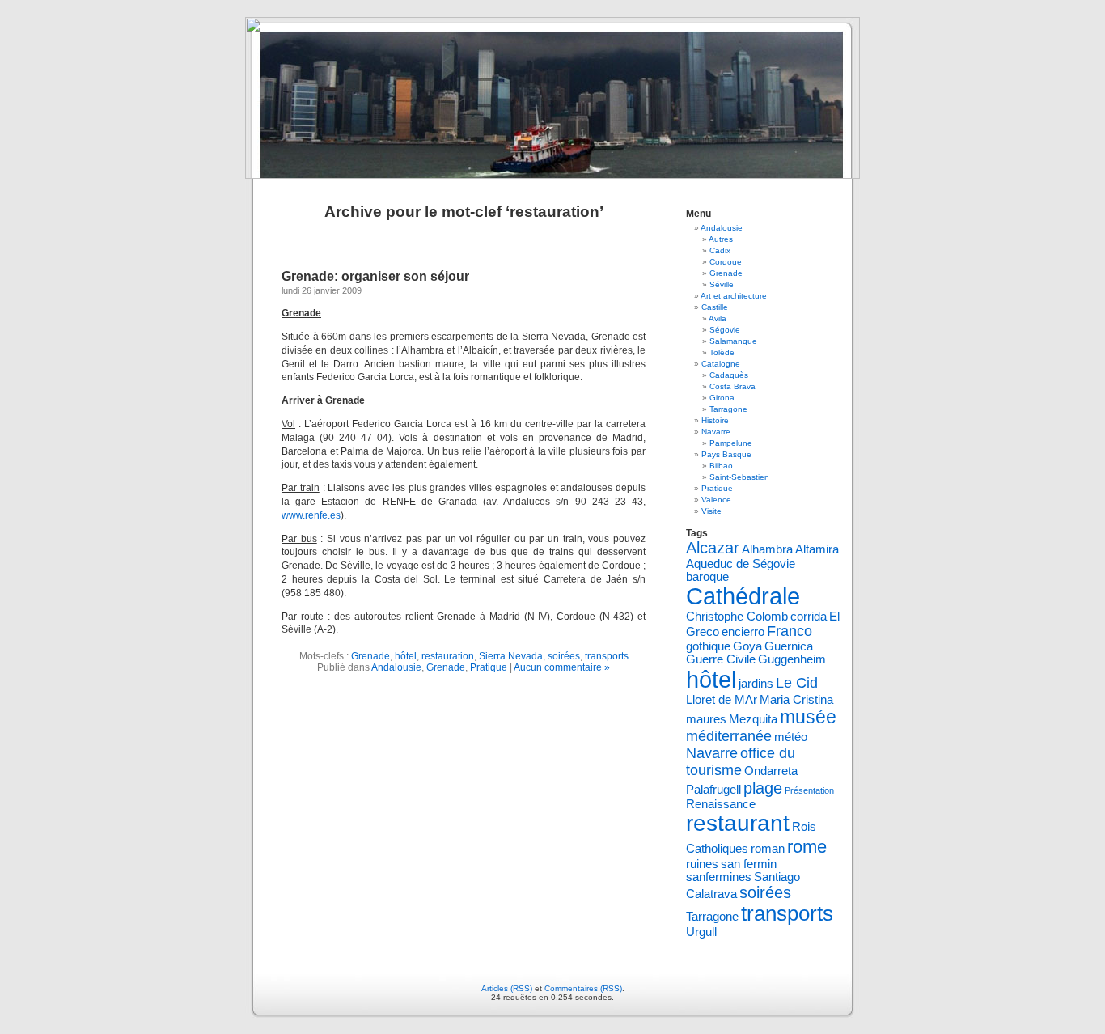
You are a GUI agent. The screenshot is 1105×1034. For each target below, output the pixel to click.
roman (768, 848)
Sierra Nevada (511, 656)
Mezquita (753, 719)
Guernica (788, 646)
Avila (717, 318)
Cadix (719, 250)
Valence (716, 499)
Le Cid (797, 683)
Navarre (715, 431)
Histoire (715, 420)
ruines (702, 864)
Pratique (488, 667)
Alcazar (712, 548)
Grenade (370, 656)
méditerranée (729, 736)
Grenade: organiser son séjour (375, 276)
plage (762, 788)
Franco (789, 631)
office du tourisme (740, 761)
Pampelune (730, 443)
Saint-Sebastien (739, 477)
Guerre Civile (721, 659)
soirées (564, 656)
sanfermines (718, 877)
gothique (708, 646)
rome (807, 847)
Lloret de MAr (721, 699)
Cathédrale (743, 596)
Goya (747, 646)
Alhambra (767, 549)
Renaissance (721, 804)
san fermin (749, 864)
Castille (714, 307)
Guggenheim (792, 659)
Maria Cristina (796, 699)
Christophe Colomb (737, 616)
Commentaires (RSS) (583, 988)
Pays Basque (726, 454)
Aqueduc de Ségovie (740, 563)
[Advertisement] (471, 730)
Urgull (701, 932)
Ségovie (724, 329)
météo (790, 737)
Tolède (722, 352)
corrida (808, 616)
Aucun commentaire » (562, 667)
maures (706, 719)
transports (607, 656)
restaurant (738, 823)
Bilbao (721, 465)
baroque (707, 576)
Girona (722, 397)
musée (808, 716)
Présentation (809, 790)
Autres (721, 239)
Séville (721, 284)
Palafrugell (713, 789)
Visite (711, 510)
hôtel (406, 656)
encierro (743, 631)
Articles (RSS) (506, 988)
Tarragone (728, 409)
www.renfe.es (311, 515)
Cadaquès (728, 375)
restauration (447, 656)
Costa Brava (732, 386)
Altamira (817, 549)
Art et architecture (734, 295)
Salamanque (733, 341)
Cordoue (725, 261)
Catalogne (720, 363)
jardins (756, 683)
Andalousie (396, 667)
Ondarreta (771, 771)
